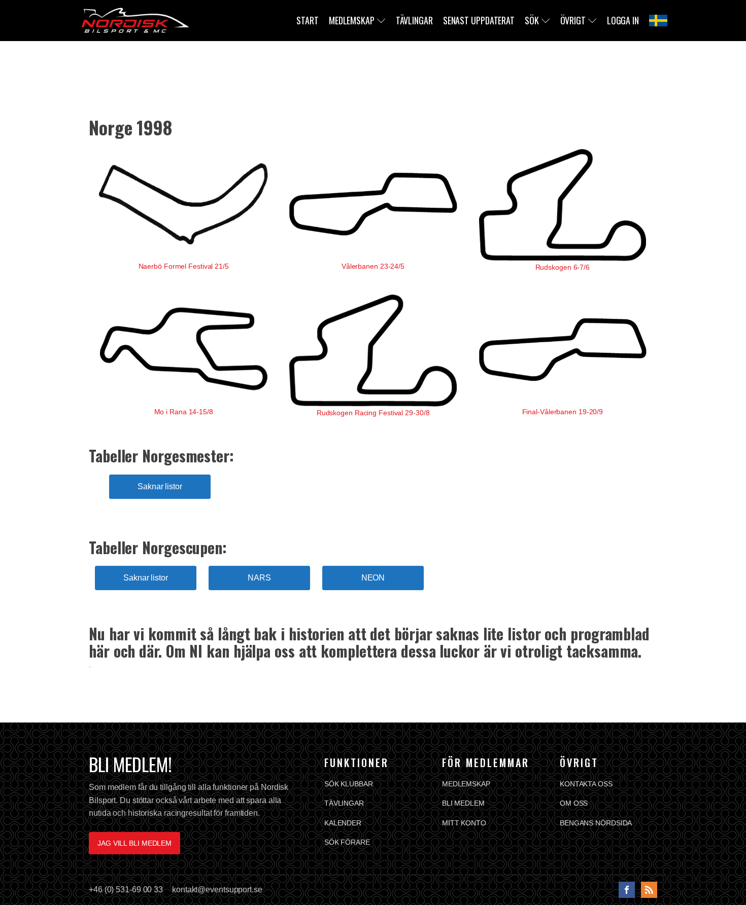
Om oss (574, 803)
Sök (532, 20)
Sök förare (347, 842)
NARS (259, 577)
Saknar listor (160, 486)
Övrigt (573, 20)
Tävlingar (414, 20)
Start (307, 20)
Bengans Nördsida (596, 823)
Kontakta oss (586, 784)
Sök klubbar (348, 784)
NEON (373, 577)
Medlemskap (352, 20)
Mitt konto (464, 823)
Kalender (342, 823)
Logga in (623, 20)
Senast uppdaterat (479, 20)
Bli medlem (463, 803)
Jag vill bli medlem (134, 843)
